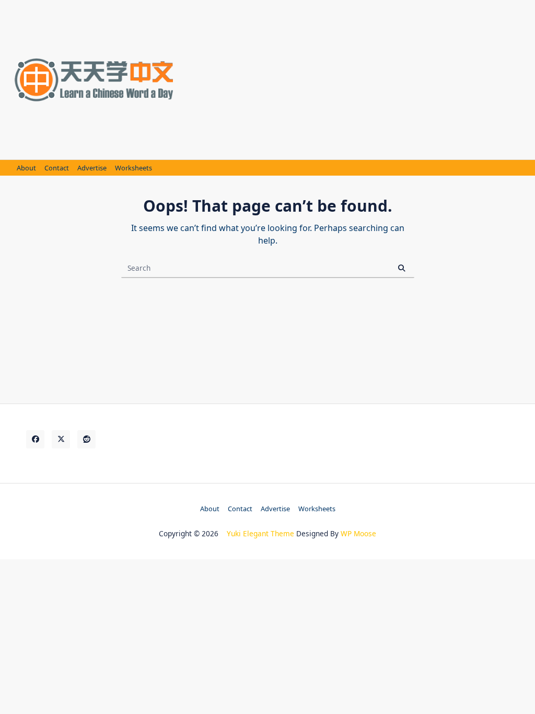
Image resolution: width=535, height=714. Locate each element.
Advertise (92, 168)
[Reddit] (86, 439)
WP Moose (358, 533)
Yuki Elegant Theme (260, 533)
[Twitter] (61, 439)
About (26, 168)
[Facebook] (35, 439)
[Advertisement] (358, 78)
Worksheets (133, 168)
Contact (56, 168)
